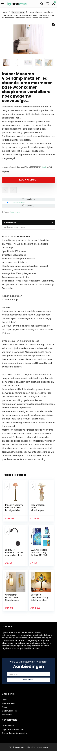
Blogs (4, 707)
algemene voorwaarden (13, 729)
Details (44, 167)
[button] (53, 24)
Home (5, 12)
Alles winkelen (8, 703)
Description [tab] (10, 222)
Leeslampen (18, 12)
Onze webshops (9, 711)
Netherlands (19, 202)
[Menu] (3, 3)
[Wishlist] (47, 3)
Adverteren (7, 714)
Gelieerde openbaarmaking (14, 733)
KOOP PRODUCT (28, 179)
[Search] (42, 3)
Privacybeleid (8, 725)
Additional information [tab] (14, 227)
